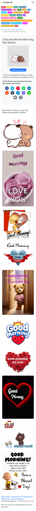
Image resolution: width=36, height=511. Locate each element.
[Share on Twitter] (12, 88)
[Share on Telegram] (18, 93)
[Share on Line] (29, 93)
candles (9, 7)
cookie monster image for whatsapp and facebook (17, 20)
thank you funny (16, 23)
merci (3, 7)
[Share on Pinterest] (18, 88)
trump (25, 23)
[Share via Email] (15, 97)
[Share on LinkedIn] (29, 88)
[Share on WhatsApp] (23, 88)
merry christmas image (9, 18)
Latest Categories (17, 499)
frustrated (5, 15)
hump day (23, 7)
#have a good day (9, 259)
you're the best (18, 12)
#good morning (8, 235)
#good (6, 204)
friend (16, 7)
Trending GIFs (27, 497)
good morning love (18, 70)
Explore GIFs (5, 497)
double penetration (7, 26)
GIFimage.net (5, 29)
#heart (6, 340)
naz (16, 26)
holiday (4, 12)
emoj (24, 10)
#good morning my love (11, 343)
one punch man (6, 10)
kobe (19, 10)
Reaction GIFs (16, 497)
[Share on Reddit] (7, 93)
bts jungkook (5, 23)
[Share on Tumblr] (12, 93)
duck (14, 10)
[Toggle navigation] (33, 2)
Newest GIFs (5, 499)
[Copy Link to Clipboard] (21, 97)
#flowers (6, 265)
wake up (12, 15)
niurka (27, 12)
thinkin (20, 18)
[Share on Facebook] (7, 88)
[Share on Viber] (23, 93)
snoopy (19, 15)
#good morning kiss (10, 310)
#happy (6, 201)
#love (5, 198)
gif (24, 15)
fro (29, 10)
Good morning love (17, 29)
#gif (5, 238)
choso (10, 12)
